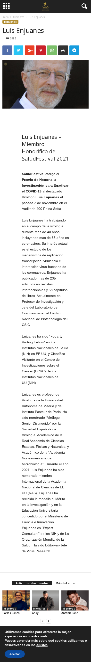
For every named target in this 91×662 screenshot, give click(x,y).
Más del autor (66, 583)
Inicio (5, 17)
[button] (83, 6)
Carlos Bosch (11, 613)
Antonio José (69, 613)
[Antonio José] (75, 600)
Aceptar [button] (14, 654)
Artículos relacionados (32, 583)
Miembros (18, 17)
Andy (35, 613)
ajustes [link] (42, 645)
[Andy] (45, 600)
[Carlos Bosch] (16, 600)
